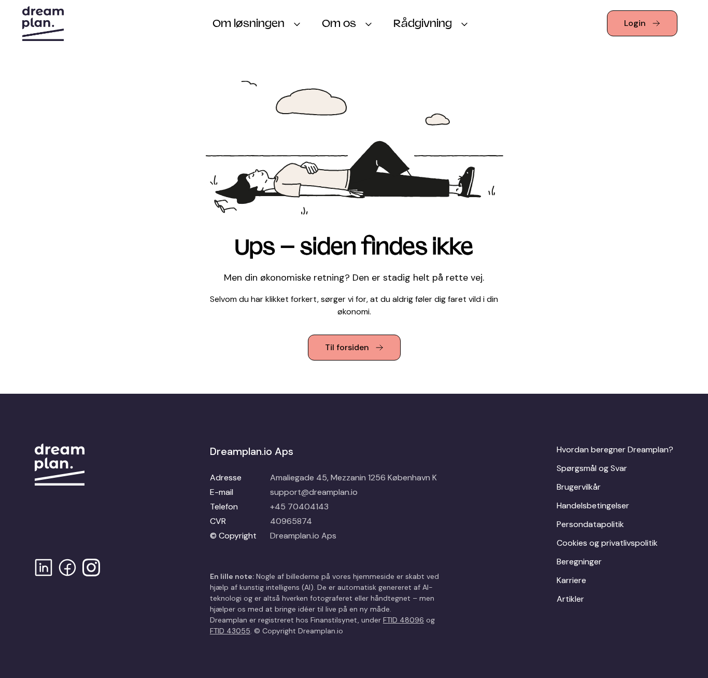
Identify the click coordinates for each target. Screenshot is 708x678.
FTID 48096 (403, 620)
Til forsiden (347, 347)
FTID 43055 (230, 630)
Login (635, 23)
